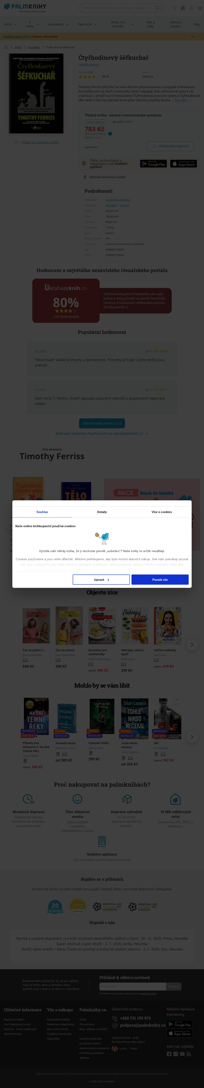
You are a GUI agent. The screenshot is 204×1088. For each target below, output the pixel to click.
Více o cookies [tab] (162, 511)
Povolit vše (160, 579)
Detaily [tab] (102, 511)
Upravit (99, 579)
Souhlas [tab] (42, 511)
